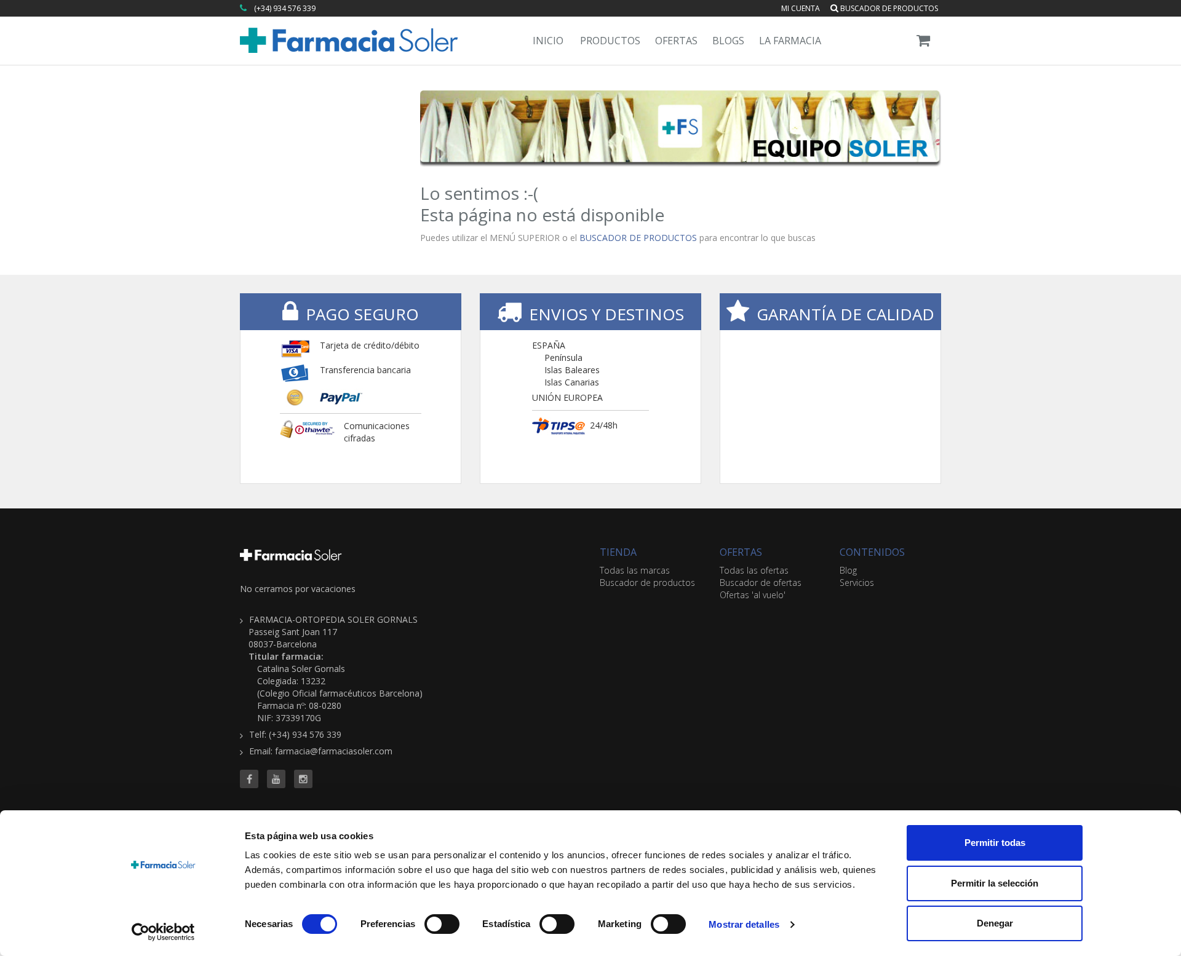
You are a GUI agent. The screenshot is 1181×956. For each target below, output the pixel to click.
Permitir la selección (994, 883)
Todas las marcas (635, 570)
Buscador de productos (888, 8)
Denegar (995, 923)
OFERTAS (741, 552)
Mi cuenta (800, 8)
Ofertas (676, 40)
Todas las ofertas (754, 570)
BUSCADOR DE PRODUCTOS (638, 237)
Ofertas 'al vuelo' (752, 595)
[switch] (441, 924)
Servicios (857, 582)
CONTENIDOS (872, 552)
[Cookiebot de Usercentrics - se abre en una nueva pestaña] (163, 932)
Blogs (728, 40)
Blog (848, 570)
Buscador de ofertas (760, 582)
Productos (610, 40)
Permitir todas (994, 842)
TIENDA (618, 552)
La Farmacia (790, 40)
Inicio (548, 40)
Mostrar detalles (744, 924)
